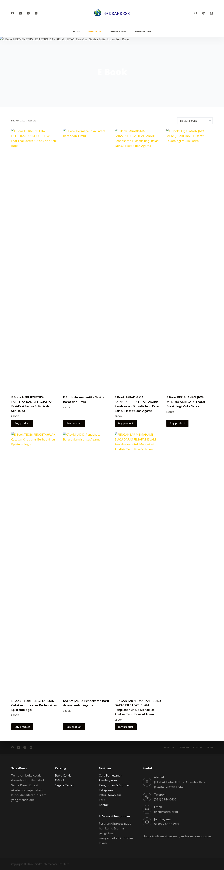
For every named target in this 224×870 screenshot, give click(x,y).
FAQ (102, 800)
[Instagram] (28, 13)
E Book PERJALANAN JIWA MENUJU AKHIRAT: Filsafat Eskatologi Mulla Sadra (185, 401)
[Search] (195, 13)
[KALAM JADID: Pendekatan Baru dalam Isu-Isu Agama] (86, 563)
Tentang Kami (118, 31)
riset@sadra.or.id (166, 812)
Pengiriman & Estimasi (114, 785)
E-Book (60, 780)
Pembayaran (108, 780)
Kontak (197, 747)
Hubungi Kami (143, 31)
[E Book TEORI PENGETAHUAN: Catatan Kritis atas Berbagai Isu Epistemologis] (34, 563)
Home (76, 31)
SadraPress (116, 13)
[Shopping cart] (211, 13)
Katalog (169, 747)
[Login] (203, 13)
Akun (210, 747)
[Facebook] (12, 13)
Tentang (183, 747)
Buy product (22, 423)
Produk (92, 31)
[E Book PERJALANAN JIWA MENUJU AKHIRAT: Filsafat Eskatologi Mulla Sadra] (189, 260)
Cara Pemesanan (110, 775)
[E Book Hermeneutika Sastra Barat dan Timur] (86, 260)
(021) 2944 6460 (165, 799)
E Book (15, 416)
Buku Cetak (63, 775)
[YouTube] (36, 13)
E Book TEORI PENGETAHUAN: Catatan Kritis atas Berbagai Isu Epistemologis (34, 705)
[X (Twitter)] (20, 13)
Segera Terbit (64, 785)
